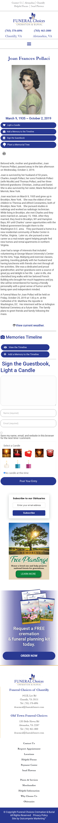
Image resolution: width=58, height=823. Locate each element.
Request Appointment (29, 748)
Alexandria (30, 2)
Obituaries (29, 801)
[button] (29, 43)
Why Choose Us (29, 796)
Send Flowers (37, 6)
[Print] (4, 153)
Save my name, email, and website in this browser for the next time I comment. (27, 436)
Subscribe (29, 513)
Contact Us (17, 2)
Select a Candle (12, 445)
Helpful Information (29, 790)
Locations (29, 754)
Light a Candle (13, 125)
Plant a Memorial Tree (18, 144)
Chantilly (41, 2)
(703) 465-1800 (42, 30)
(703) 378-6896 (13, 30)
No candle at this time (17, 473)
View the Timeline (17, 347)
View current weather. (30, 325)
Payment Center (29, 765)
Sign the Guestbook (15, 138)
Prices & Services (29, 779)
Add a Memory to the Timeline (20, 131)
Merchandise (29, 785)
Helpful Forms (21, 6)
